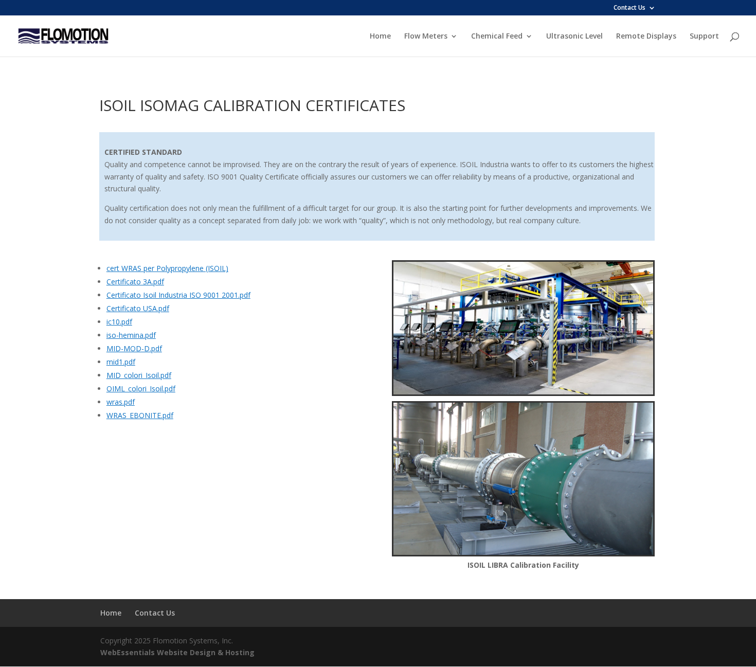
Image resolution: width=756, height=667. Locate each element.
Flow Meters (425, 36)
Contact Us (629, 8)
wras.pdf (120, 402)
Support (704, 36)
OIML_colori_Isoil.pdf (140, 388)
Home (380, 36)
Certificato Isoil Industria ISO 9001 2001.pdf (178, 295)
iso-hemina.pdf (131, 335)
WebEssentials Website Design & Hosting (177, 652)
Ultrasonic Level (574, 36)
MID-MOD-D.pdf (134, 348)
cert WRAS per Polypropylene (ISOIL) (167, 268)
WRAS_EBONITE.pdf (139, 415)
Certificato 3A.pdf (135, 281)
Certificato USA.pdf (137, 308)
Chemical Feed (497, 36)
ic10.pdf (119, 322)
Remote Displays (646, 36)
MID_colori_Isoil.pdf (138, 375)
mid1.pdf (120, 362)
